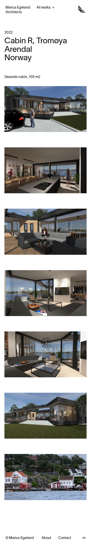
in (84, 538)
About (46, 538)
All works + (45, 7)
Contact (64, 538)
